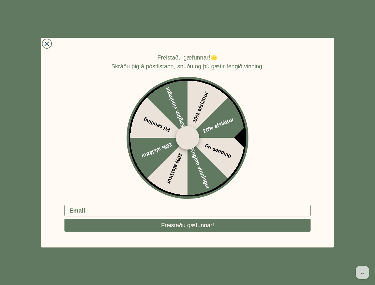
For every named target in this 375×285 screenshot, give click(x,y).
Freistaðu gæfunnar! (187, 225)
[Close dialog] (47, 43)
